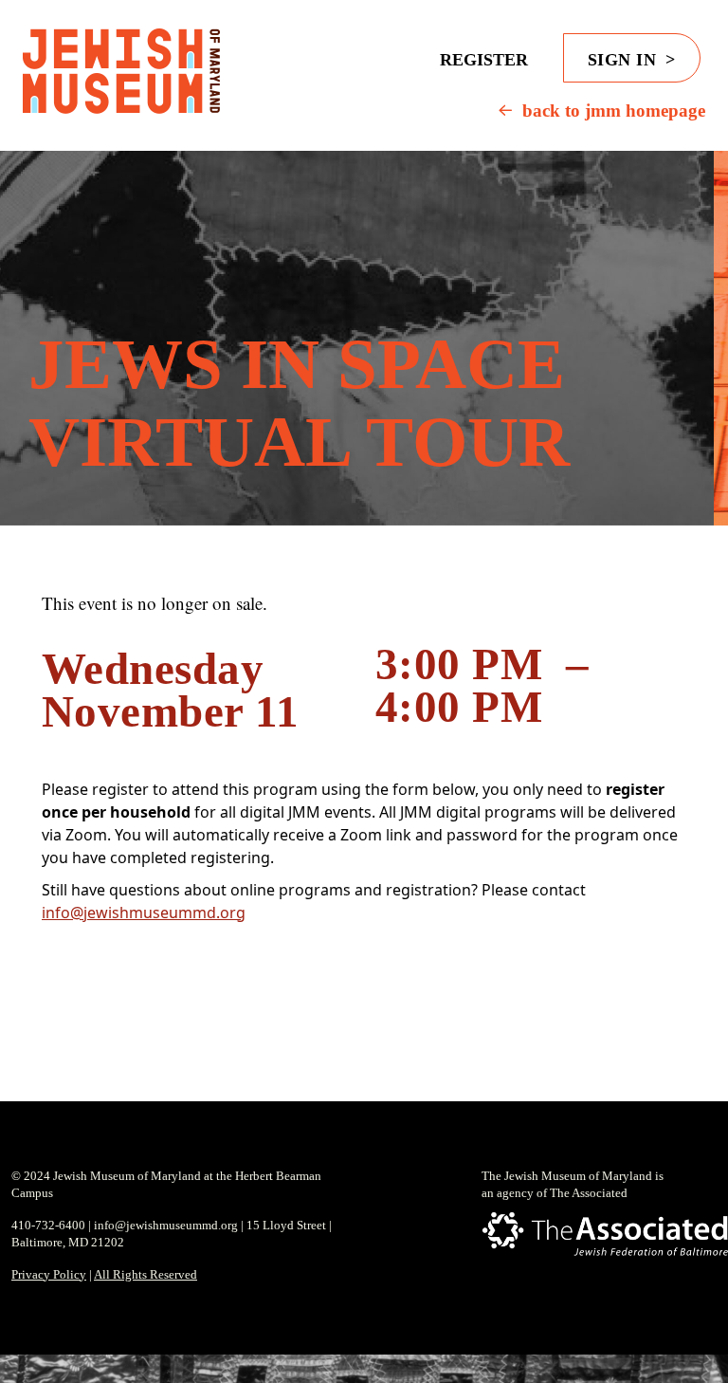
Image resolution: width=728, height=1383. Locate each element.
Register (484, 59)
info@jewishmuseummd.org (144, 912)
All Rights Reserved (145, 1274)
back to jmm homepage (613, 110)
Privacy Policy (48, 1274)
